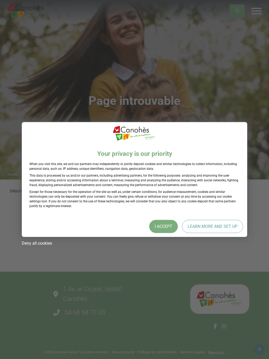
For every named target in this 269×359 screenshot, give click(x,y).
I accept (163, 226)
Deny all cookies (37, 242)
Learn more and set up (212, 226)
